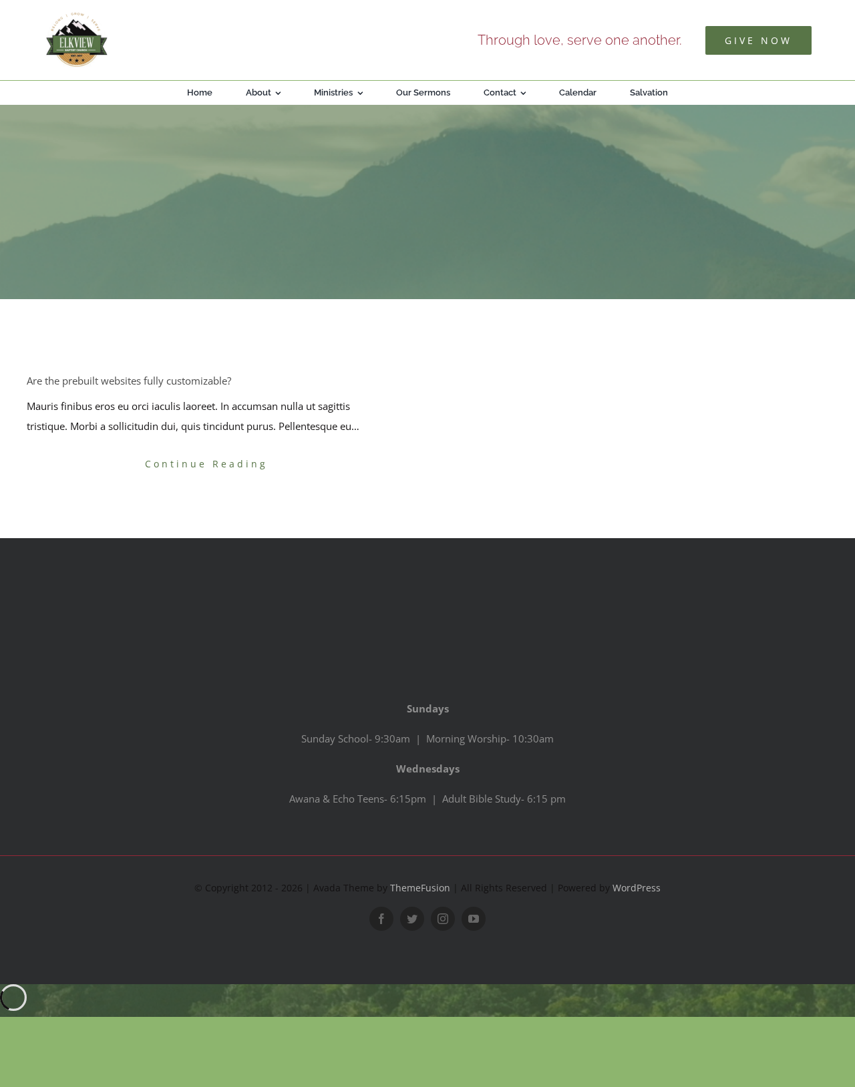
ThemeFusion (420, 887)
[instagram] (443, 919)
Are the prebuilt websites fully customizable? (129, 380)
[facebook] (381, 919)
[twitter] (412, 919)
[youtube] (474, 919)
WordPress (637, 887)
